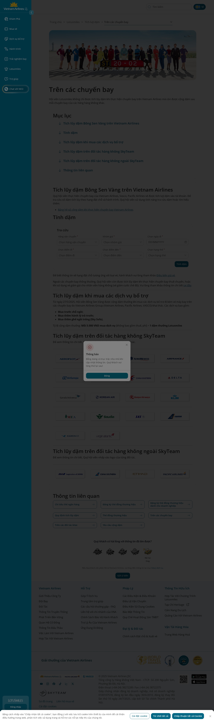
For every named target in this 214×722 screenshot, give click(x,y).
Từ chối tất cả (160, 715)
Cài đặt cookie (139, 715)
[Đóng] (210, 716)
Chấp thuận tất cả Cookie (188, 715)
